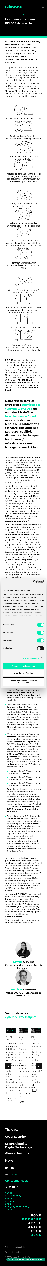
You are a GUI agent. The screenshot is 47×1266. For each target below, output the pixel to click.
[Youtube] (13, 1187)
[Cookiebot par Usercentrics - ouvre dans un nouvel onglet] (33, 581)
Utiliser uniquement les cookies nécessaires (23, 681)
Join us (9, 1167)
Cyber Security (15, 1136)
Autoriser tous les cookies (23, 666)
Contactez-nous (16, 1180)
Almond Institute (17, 1153)
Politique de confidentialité (15, 1247)
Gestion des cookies (13, 1252)
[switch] (40, 633)
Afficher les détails (31, 658)
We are (12, 1174)
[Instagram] (17, 1187)
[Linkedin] (10, 1187)
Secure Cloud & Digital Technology (18, 1145)
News (9, 1160)
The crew (11, 1129)
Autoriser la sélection (23, 673)
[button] (39, 1066)
